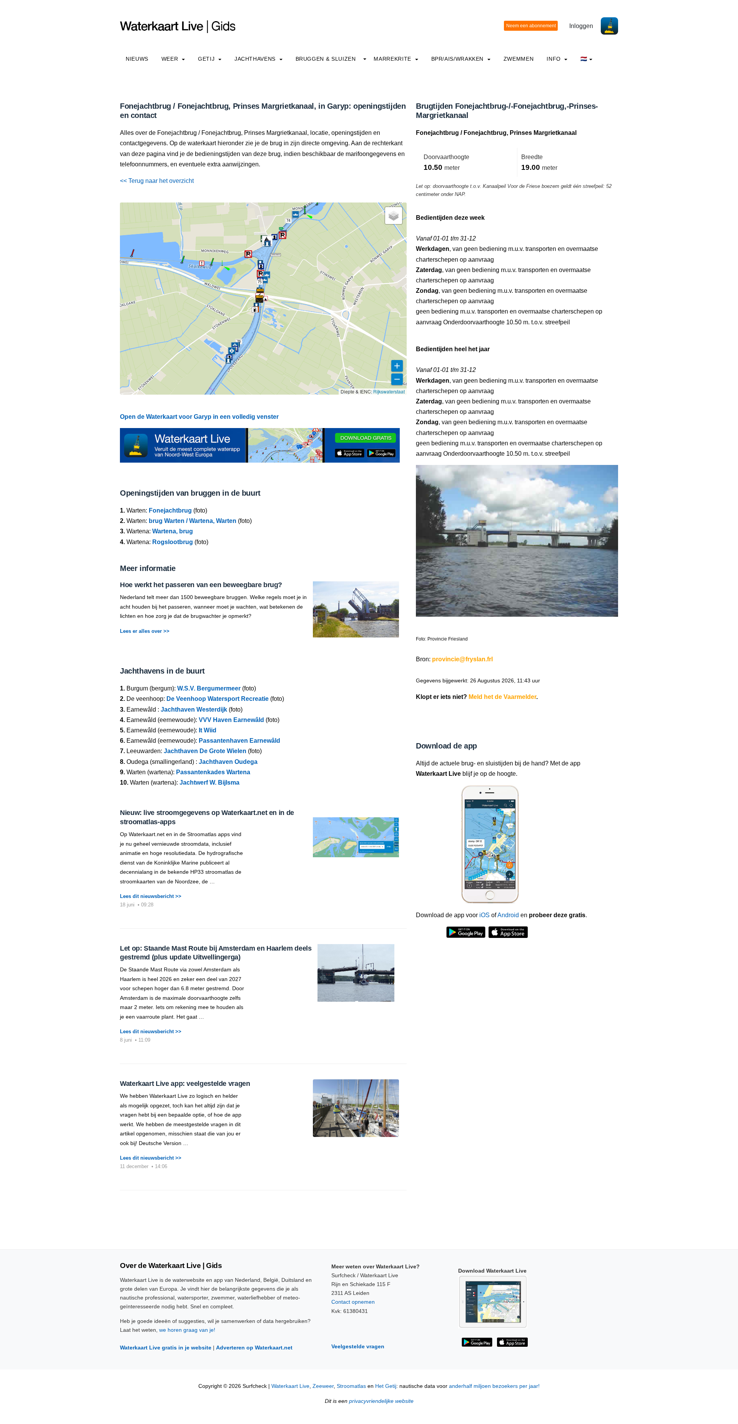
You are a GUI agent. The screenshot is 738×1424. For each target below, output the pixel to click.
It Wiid (207, 730)
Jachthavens (256, 59)
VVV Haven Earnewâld (231, 720)
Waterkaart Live (290, 1386)
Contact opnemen (353, 1302)
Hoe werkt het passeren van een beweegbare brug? (201, 585)
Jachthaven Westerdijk (194, 709)
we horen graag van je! (187, 1330)
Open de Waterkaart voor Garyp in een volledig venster (199, 416)
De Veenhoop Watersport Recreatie (217, 698)
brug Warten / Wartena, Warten (192, 521)
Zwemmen (519, 59)
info (554, 59)
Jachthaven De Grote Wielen (205, 751)
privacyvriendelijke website (381, 1401)
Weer (170, 59)
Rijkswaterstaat (389, 391)
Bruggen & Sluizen (326, 59)
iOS (484, 915)
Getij (207, 59)
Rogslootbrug (172, 542)
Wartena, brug (172, 531)
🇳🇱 (583, 59)
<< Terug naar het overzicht (157, 181)
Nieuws (137, 59)
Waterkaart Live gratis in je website (165, 1347)
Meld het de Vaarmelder (502, 697)
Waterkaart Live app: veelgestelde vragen (185, 1083)
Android (508, 915)
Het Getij (385, 1386)
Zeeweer (323, 1386)
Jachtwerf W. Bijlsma (209, 782)
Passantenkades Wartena (213, 772)
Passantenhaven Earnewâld (239, 740)
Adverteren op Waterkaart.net (254, 1347)
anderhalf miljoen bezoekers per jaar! (494, 1386)
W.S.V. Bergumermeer (209, 688)
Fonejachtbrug (170, 510)
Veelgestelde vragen (357, 1346)
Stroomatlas (351, 1386)
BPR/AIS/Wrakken (458, 59)
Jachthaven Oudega (228, 761)
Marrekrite (393, 59)
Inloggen (581, 26)
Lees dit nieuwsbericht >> (150, 896)
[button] (304, 213)
